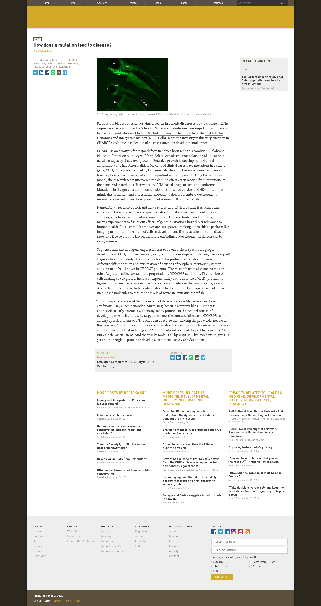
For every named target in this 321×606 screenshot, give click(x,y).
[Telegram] (65, 72)
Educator (258, 566)
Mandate (174, 536)
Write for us (75, 531)
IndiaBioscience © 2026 (48, 596)
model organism (207, 212)
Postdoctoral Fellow (264, 562)
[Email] (59, 72)
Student (219, 562)
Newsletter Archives (80, 541)
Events (133, 3)
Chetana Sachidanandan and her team (163, 133)
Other (218, 571)
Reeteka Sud (42, 50)
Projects (106, 531)
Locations (39, 556)
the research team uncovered (129, 179)
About (173, 531)
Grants (183, 3)
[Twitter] (35, 72)
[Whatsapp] (53, 72)
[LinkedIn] (41, 72)
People (173, 541)
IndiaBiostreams (112, 551)
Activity (173, 551)
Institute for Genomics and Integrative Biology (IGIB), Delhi (160, 135)
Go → (283, 3)
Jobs (158, 3)
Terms (67, 601)
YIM (137, 546)
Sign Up (37, 601)
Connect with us (77, 536)
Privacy (77, 601)
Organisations (144, 531)
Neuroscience (42, 67)
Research (64, 67)
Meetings (107, 536)
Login (47, 601)
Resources (217, 3)
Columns (102, 3)
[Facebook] (47, 72)
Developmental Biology (62, 64)
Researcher (221, 566)
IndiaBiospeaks (111, 546)
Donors (174, 546)
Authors (140, 536)
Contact (174, 556)
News (72, 3)
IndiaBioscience (160, 17)
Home (46, 3)
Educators (141, 541)
